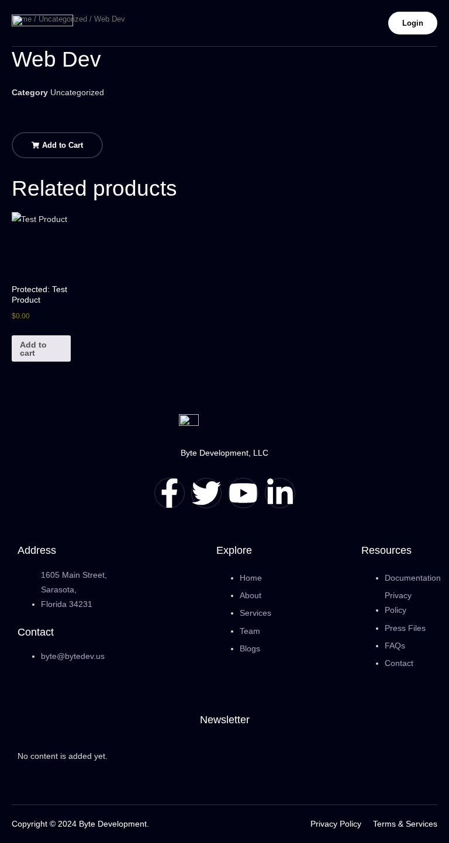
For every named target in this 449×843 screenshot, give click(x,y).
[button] (57, 145)
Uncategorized (77, 92)
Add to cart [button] (33, 349)
